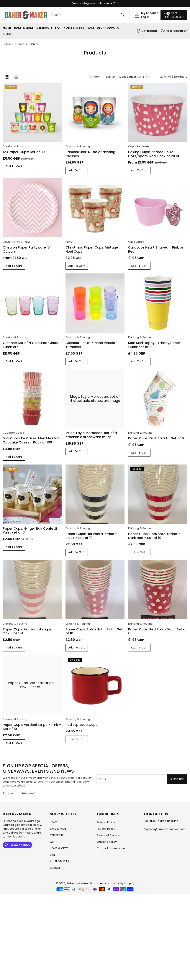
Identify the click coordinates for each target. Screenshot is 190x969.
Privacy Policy (106, 829)
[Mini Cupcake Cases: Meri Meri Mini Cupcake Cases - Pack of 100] (32, 398)
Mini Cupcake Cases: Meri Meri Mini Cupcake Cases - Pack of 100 (31, 440)
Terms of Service (108, 835)
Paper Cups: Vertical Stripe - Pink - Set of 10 (32, 685)
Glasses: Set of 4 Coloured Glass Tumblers (30, 344)
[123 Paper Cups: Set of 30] (32, 112)
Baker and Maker (78, 883)
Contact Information (111, 848)
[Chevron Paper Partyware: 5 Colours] (32, 207)
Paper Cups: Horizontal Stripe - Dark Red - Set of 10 (154, 535)
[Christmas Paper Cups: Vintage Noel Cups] (95, 207)
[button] (174, 15)
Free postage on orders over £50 (95, 3)
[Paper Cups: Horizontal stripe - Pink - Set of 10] (32, 589)
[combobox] (89, 15)
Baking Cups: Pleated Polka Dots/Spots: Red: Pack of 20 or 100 (157, 154)
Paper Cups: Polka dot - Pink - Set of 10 (94, 631)
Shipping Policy (107, 842)
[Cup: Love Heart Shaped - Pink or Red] (157, 207)
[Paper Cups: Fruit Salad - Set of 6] (157, 398)
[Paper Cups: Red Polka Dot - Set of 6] (157, 589)
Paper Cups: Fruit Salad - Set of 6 (156, 438)
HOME (54, 822)
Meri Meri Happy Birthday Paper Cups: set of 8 (154, 344)
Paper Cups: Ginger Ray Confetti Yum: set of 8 (30, 530)
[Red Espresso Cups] (95, 685)
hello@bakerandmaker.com (167, 829)
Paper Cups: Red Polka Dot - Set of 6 (157, 631)
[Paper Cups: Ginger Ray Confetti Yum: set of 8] (32, 494)
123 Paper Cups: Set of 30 (24, 152)
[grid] (7, 77)
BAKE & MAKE (58, 829)
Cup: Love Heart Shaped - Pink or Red (155, 249)
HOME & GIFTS (59, 848)
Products (21, 44)
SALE (53, 855)
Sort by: (111, 76)
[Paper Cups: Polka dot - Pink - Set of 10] (95, 589)
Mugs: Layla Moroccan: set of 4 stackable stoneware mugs (95, 399)
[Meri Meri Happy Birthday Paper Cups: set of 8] (157, 303)
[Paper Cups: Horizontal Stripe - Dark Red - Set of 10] (157, 494)
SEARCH (55, 868)
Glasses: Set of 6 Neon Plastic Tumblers (90, 344)
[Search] (122, 15)
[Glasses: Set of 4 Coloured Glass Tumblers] (32, 303)
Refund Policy (106, 822)
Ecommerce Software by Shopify (112, 883)
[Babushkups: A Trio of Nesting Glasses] (95, 112)
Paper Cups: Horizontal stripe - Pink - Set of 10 (28, 631)
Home (7, 44)
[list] (16, 77)
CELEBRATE (57, 835)
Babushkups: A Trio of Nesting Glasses (90, 154)
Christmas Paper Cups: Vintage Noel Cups (91, 249)
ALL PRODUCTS (59, 861)
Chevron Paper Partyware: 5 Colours (26, 249)
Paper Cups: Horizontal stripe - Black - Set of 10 (91, 535)
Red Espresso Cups (81, 724)
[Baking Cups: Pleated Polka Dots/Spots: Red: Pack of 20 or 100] (157, 112)
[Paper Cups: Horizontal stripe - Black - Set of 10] (95, 494)
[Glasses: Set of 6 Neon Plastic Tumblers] (95, 303)
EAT (52, 842)
